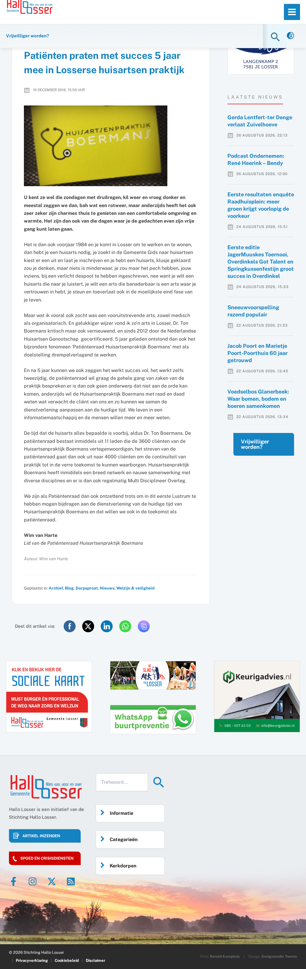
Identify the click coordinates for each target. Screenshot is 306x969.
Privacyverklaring (32, 960)
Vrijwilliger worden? (255, 444)
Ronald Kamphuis (225, 956)
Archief (56, 588)
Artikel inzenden (41, 836)
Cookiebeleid (67, 960)
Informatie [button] (121, 813)
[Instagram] (32, 881)
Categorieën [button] (123, 839)
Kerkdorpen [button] (123, 866)
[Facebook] (13, 881)
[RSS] (70, 881)
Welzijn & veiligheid (135, 588)
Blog (69, 588)
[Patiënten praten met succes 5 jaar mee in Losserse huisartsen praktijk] (111, 145)
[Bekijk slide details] (257, 696)
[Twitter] (51, 881)
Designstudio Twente (279, 956)
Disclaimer (95, 960)
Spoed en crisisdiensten (47, 858)
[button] (276, 37)
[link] (290, 36)
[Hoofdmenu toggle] (292, 12)
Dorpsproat (87, 588)
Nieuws (107, 588)
